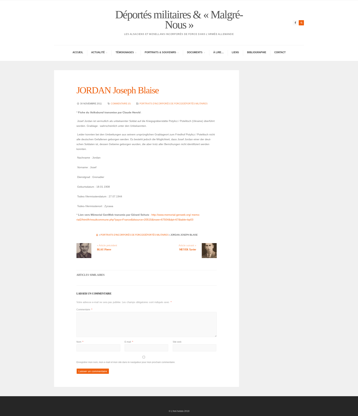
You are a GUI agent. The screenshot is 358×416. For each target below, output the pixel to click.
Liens (235, 52)
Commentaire (84, 309)
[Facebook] (295, 22)
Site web (177, 342)
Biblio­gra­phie (256, 52)
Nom (79, 342)
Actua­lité (98, 53)
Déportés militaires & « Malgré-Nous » (179, 19)
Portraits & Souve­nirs (160, 53)
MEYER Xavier (187, 249)
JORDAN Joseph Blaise (117, 90)
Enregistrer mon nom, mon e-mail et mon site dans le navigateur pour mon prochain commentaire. (125, 362)
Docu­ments (194, 53)
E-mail (129, 342)
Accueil (78, 52)
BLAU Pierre (104, 249)
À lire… (218, 52)
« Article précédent (107, 245)
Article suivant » (187, 245)
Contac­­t (280, 52)
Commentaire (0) (121, 103)
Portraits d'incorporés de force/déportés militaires (173, 103)
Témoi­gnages (124, 53)
